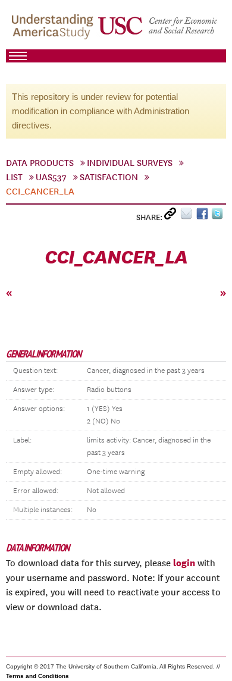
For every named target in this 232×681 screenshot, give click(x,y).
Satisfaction (109, 177)
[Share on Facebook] (203, 216)
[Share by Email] (188, 216)
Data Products (40, 163)
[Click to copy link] (172, 216)
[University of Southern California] (158, 30)
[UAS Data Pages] (54, 30)
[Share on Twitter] (218, 216)
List (14, 177)
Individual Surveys (130, 163)
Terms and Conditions (37, 676)
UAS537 (51, 177)
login (184, 562)
